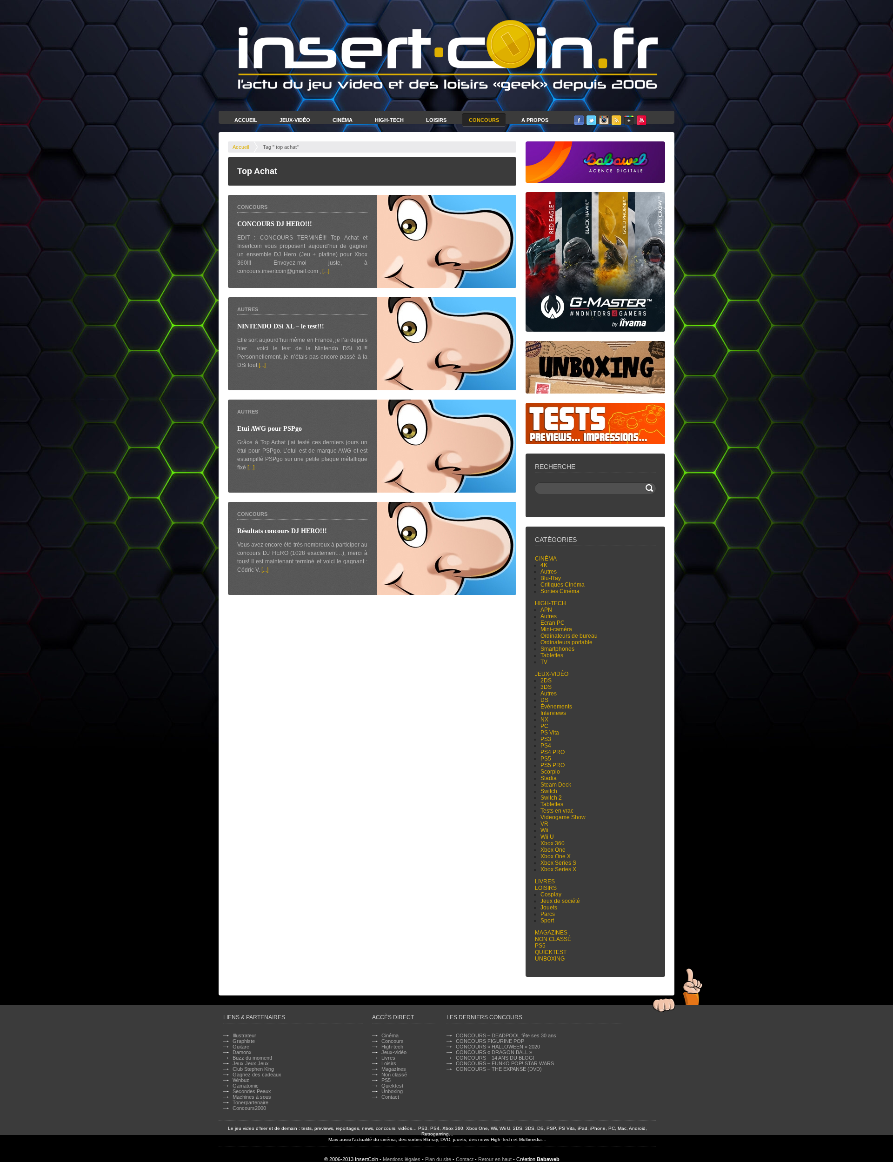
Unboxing (550, 958)
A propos (534, 120)
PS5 (545, 758)
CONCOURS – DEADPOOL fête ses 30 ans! (507, 1035)
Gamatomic (246, 1086)
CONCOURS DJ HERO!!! (274, 223)
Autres (247, 309)
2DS (546, 680)
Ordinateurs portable (566, 642)
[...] (325, 271)
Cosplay (550, 894)
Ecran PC (552, 623)
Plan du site (438, 1159)
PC (544, 726)
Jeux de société (560, 901)
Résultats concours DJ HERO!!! (282, 531)
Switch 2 (551, 798)
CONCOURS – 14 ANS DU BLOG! (495, 1058)
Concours (484, 120)
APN (546, 610)
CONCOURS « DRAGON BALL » (494, 1052)
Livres (545, 881)
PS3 (545, 739)
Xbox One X (555, 856)
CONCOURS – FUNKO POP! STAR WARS (505, 1063)
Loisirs (436, 120)
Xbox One (553, 850)
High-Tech (389, 120)
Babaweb (548, 1159)
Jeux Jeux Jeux (251, 1063)
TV (543, 662)
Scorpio (550, 771)
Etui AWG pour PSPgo (269, 428)
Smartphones (557, 649)
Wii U (547, 837)
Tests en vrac (556, 811)
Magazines (551, 932)
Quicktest (550, 952)
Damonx (242, 1052)
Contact (390, 1097)
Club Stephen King (253, 1069)
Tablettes (551, 655)
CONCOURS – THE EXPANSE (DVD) (499, 1069)
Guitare (241, 1046)
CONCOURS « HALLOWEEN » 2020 (498, 1046)
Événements (556, 706)
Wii (544, 830)
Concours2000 (249, 1108)
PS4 (545, 745)
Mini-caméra (556, 629)
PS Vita (549, 732)
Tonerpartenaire (250, 1102)
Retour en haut (495, 1159)
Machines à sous (252, 1097)
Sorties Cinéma (560, 591)
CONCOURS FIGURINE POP (490, 1041)
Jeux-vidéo (551, 674)
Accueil (245, 120)
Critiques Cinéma (562, 584)
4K (543, 565)
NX (544, 719)
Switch (548, 791)
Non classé (553, 939)
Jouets (548, 907)
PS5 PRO (552, 765)
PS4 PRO (552, 752)
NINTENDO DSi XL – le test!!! (280, 326)
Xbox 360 (552, 843)
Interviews (553, 713)
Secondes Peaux (252, 1091)
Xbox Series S (558, 863)
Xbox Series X (558, 869)
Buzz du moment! (252, 1058)
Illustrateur (244, 1035)
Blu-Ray (550, 578)
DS (544, 700)
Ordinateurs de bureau (569, 636)
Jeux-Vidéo (295, 120)
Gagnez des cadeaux (257, 1074)
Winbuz (241, 1080)
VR (544, 824)
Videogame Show (563, 817)
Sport (547, 920)
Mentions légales (401, 1159)
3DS (546, 687)
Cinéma (343, 120)
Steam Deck (555, 784)
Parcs (547, 914)
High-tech (550, 603)
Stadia (548, 778)
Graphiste (244, 1041)
